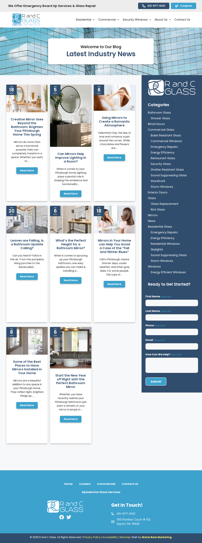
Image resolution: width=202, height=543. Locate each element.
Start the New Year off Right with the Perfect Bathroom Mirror (70, 381)
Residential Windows (165, 244)
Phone (155, 325)
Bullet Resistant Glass (166, 135)
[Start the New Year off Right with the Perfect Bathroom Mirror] (70, 367)
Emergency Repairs (164, 147)
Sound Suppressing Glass (169, 175)
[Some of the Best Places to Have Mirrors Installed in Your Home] (27, 354)
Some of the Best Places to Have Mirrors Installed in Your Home (27, 367)
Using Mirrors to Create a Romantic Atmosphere (114, 121)
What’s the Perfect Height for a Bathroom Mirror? (71, 244)
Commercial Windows (166, 141)
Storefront (158, 181)
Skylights (157, 249)
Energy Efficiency (162, 152)
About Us (161, 20)
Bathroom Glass (159, 113)
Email (155, 340)
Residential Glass (160, 227)
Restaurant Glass (163, 158)
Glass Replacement (164, 204)
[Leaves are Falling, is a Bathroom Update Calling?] (27, 232)
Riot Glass (158, 209)
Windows (154, 266)
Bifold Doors (156, 124)
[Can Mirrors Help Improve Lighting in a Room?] (70, 146)
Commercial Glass (161, 130)
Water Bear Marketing (157, 537)
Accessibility (110, 537)
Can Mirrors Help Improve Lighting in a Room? (70, 158)
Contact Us (182, 20)
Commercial (107, 20)
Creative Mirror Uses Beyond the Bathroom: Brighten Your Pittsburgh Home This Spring (27, 127)
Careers (85, 484)
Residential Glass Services (101, 492)
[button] (27, 170)
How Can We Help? (164, 354)
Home (68, 484)
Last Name (158, 311)
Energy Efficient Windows (168, 272)
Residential (83, 20)
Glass (152, 198)
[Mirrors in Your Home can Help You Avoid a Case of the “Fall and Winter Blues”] (114, 232)
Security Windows (135, 20)
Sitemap (125, 537)
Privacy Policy (91, 537)
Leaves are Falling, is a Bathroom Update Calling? (27, 244)
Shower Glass (160, 118)
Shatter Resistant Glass (167, 170)
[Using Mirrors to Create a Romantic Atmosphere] (114, 110)
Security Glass (161, 164)
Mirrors (153, 215)
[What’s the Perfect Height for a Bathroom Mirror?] (70, 232)
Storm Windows (162, 187)
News (151, 221)
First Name (159, 296)
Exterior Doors (157, 192)
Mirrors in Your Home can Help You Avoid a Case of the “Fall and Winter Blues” (114, 246)
